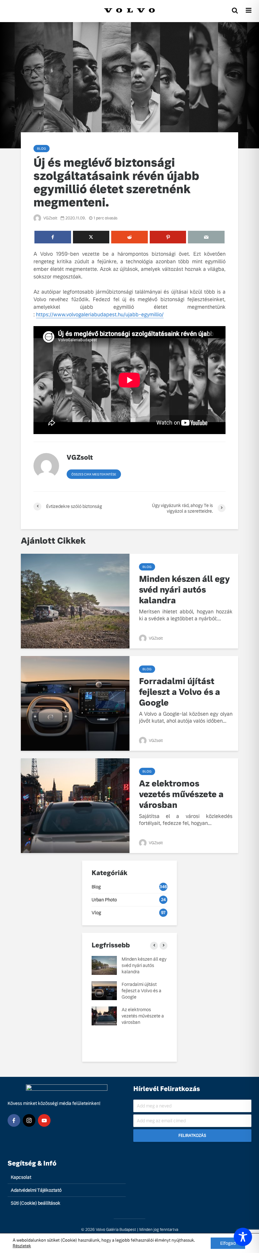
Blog (41, 148)
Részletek (22, 1246)
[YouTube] (44, 1120)
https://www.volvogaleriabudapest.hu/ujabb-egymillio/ (100, 314)
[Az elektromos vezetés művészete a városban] (75, 805)
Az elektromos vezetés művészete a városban (181, 794)
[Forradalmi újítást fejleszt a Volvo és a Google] (75, 703)
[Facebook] (14, 1120)
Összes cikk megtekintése (93, 474)
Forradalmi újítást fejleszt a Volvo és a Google (179, 692)
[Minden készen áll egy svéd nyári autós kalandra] (75, 600)
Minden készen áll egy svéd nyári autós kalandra (184, 590)
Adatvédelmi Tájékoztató (36, 1190)
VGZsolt (49, 218)
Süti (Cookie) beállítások (35, 1203)
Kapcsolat (21, 1177)
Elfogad (228, 1243)
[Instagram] (29, 1120)
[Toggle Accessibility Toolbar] (243, 1237)
